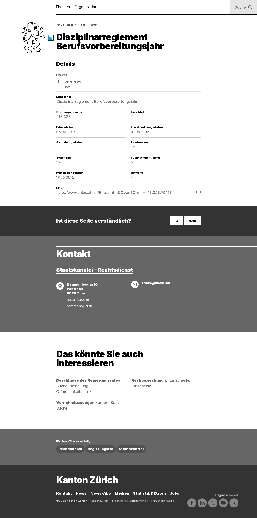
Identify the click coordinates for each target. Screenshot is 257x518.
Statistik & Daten (149, 493)
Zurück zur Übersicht (80, 25)
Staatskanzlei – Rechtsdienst (94, 270)
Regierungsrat (100, 449)
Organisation (86, 7)
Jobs (174, 493)
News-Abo (100, 493)
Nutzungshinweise (162, 500)
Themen (63, 7)
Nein (192, 221)
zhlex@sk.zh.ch (156, 283)
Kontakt (64, 493)
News (81, 493)
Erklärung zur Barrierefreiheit (130, 500)
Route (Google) (78, 300)
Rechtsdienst (70, 449)
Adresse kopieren (79, 306)
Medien (122, 493)
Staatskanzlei (131, 449)
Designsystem (99, 500)
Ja (176, 221)
